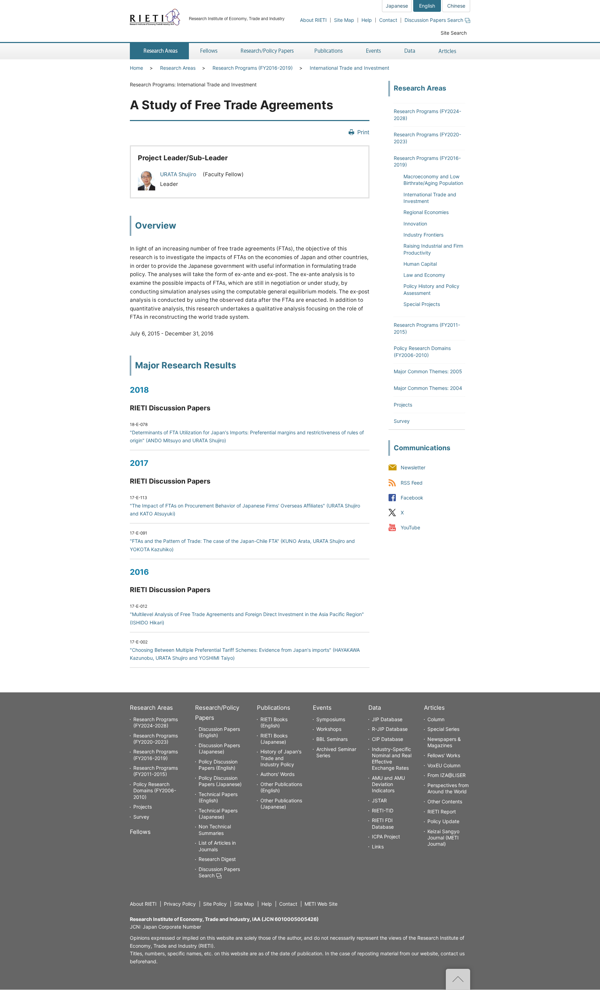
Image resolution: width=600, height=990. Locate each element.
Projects (403, 405)
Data (374, 707)
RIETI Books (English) (274, 722)
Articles (434, 707)
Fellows (140, 831)
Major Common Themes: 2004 (428, 388)
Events (322, 707)
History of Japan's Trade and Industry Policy (280, 758)
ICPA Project (386, 836)
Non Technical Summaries (215, 829)
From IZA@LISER (446, 775)
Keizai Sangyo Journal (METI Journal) (443, 837)
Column (435, 719)
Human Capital (420, 264)
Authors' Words (277, 774)
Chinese (456, 6)
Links (378, 847)
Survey (402, 421)
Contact (388, 20)
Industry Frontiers (423, 235)
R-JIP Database (390, 729)
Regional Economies (426, 212)
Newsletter (413, 468)
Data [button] (410, 51)
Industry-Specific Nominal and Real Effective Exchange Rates (391, 758)
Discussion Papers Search (434, 20)
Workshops (328, 729)
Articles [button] (448, 51)
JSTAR (379, 800)
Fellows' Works (443, 755)
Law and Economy (424, 275)
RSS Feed (412, 483)
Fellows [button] (209, 51)
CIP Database (387, 739)
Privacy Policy (180, 904)
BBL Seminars (332, 739)
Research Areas (177, 68)
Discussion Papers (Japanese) (219, 748)
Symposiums (330, 719)
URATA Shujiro (179, 174)
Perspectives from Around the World (448, 788)
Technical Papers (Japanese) (218, 814)
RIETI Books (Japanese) (274, 739)
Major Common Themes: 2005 (428, 371)
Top (458, 979)
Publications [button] (329, 51)
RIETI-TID (382, 810)
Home (136, 68)
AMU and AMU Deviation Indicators (388, 784)
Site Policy (215, 904)
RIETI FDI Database (383, 823)
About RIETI (313, 20)
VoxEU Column (443, 765)
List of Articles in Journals (217, 846)
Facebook (412, 498)
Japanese (397, 6)
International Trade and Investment (349, 68)
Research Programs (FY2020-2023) (155, 739)
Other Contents (444, 801)
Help (366, 20)
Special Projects (421, 304)
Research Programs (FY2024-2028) (155, 722)
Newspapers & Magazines (444, 742)
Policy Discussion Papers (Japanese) (220, 781)
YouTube (410, 527)
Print (363, 132)
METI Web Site (321, 904)
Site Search (454, 33)
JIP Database (387, 719)
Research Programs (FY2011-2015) (155, 771)
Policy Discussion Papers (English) (218, 765)
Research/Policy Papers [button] (266, 51)
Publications (273, 707)
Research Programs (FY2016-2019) (252, 68)
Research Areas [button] (159, 51)
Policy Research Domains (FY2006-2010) (154, 790)
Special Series (443, 729)
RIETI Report (441, 811)
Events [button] (374, 51)
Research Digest (217, 859)
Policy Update (443, 821)
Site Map (344, 20)
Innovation (415, 224)
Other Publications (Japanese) (281, 803)
